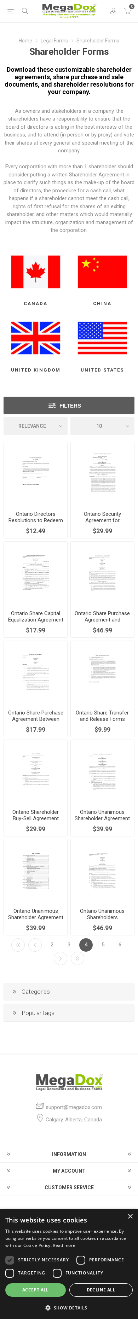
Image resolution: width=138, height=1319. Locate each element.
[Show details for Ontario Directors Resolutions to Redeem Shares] (35, 474)
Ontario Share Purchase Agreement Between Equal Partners (35, 719)
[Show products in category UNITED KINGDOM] (36, 338)
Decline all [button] (101, 1290)
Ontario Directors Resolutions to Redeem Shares (35, 520)
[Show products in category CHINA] (102, 272)
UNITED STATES (102, 370)
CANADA (35, 303)
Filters (70, 406)
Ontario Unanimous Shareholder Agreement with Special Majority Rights (35, 920)
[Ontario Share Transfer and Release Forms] (102, 672)
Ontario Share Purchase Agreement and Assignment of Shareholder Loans (102, 623)
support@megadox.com (74, 1107)
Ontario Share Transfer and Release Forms (102, 716)
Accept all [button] (35, 1290)
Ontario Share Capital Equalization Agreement (35, 616)
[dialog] (69, 1264)
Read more (64, 1245)
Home (25, 40)
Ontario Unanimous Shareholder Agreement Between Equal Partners (102, 818)
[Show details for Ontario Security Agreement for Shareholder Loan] (102, 474)
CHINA (102, 303)
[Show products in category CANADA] (36, 272)
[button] (69, 1307)
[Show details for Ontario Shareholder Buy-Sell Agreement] (35, 771)
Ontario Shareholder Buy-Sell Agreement (35, 815)
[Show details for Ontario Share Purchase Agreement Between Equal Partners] (35, 672)
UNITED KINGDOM (36, 370)
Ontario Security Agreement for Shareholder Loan (102, 520)
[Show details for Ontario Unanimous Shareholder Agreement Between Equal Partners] (102, 771)
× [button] (130, 1216)
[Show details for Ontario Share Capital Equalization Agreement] (35, 573)
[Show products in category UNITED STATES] (102, 338)
